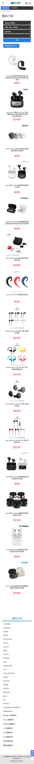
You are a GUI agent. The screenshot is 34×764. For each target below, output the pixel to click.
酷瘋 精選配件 (8, 745)
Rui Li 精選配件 (8, 720)
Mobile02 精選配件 (10, 715)
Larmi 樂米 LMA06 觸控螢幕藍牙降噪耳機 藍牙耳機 (17, 478)
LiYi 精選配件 (8, 728)
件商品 (32, 751)
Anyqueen (7, 628)
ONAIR (5, 685)
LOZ (4, 669)
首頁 (3, 11)
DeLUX (5, 643)
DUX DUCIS (7, 639)
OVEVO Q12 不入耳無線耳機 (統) (17, 295)
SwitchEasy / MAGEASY (12, 707)
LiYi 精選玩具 (8, 737)
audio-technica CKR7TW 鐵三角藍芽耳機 (17, 405)
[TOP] (32, 758)
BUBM (5, 631)
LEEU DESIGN (8, 673)
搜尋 (17, 40)
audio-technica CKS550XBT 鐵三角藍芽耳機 (17, 441)
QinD (5, 696)
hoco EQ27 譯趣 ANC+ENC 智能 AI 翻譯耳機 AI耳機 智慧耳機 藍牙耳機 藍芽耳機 (17, 114)
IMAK (5, 650)
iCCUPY (6, 654)
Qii (4, 700)
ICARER (6, 658)
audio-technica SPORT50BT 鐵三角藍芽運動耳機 (17, 368)
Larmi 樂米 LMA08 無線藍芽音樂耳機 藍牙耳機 (17, 514)
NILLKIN (6, 681)
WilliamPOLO (8, 711)
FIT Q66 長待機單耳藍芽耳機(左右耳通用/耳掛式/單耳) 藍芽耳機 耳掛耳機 (17, 78)
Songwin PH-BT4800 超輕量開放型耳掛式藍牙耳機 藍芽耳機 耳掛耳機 (17, 223)
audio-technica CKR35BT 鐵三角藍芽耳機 (17, 332)
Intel (4, 662)
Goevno (6, 647)
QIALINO (6, 692)
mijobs (5, 677)
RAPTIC (6, 704)
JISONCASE (7, 666)
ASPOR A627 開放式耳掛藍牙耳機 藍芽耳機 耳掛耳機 (17, 150)
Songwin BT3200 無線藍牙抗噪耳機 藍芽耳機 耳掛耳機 (17, 550)
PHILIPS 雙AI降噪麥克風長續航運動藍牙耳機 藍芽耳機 (17, 587)
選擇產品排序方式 (11, 46)
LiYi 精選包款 (8, 732)
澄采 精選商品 (8, 741)
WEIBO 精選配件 (9, 724)
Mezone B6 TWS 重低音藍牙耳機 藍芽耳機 (17, 259)
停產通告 (15, 8)
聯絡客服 (32, 755)
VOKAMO (6, 624)
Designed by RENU (16, 761)
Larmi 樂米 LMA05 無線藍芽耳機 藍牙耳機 (17, 186)
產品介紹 (8, 11)
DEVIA (5, 635)
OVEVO (6, 688)
